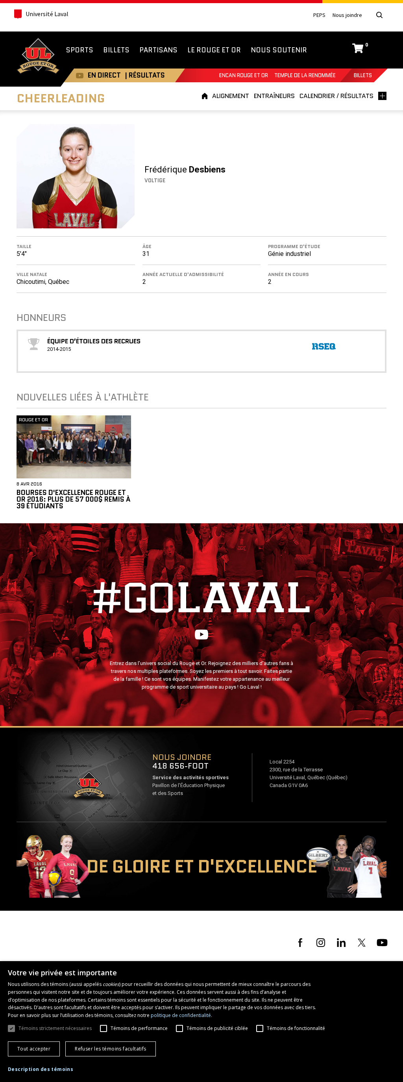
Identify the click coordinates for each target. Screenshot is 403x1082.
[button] (40, 1069)
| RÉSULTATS (145, 75)
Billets (363, 75)
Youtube (80, 75)
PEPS (319, 15)
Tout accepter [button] (33, 1048)
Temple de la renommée (305, 75)
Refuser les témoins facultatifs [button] (110, 1048)
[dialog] (201, 1021)
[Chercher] (379, 15)
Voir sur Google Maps (88, 787)
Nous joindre (347, 15)
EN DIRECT (104, 75)
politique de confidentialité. (181, 1015)
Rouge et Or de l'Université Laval (38, 56)
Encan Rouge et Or (243, 75)
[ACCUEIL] (206, 96)
